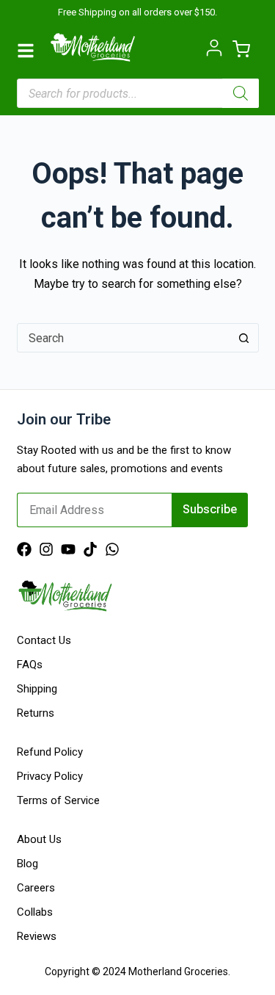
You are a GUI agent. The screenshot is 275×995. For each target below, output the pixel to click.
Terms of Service (58, 800)
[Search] (240, 93)
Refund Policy (50, 752)
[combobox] (124, 337)
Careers (36, 887)
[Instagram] (46, 549)
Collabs (35, 912)
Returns (35, 713)
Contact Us (44, 640)
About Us (39, 839)
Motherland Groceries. (179, 971)
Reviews (36, 936)
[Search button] (244, 338)
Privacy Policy (50, 776)
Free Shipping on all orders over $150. (137, 12)
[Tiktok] (90, 549)
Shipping (37, 688)
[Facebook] (24, 549)
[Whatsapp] (112, 549)
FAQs (30, 664)
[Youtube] (68, 549)
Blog (27, 863)
